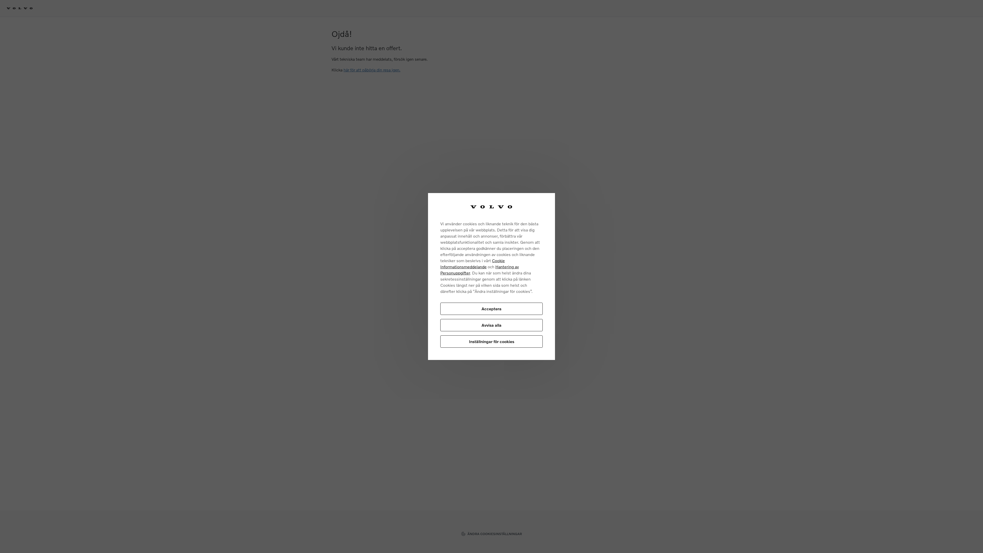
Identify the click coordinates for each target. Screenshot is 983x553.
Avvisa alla (491, 325)
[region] (491, 276)
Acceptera (491, 308)
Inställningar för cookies (491, 341)
